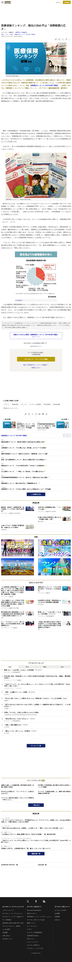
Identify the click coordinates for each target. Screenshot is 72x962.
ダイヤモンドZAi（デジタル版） (36, 920)
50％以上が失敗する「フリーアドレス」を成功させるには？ (17, 792)
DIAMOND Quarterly (33, 935)
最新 (10, 667)
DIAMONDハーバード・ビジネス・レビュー (39, 916)
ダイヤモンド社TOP (60, 910)
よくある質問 (6, 929)
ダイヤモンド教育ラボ (33, 945)
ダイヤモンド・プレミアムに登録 (36, 359)
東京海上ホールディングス (11, 408)
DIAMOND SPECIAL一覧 (9, 865)
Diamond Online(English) (34, 910)
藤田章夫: (21, 32)
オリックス (24, 404)
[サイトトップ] (8, 2)
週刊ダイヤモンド (32, 913)
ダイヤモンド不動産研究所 (34, 932)
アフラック (6, 404)
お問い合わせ (6, 935)
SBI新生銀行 (15, 404)
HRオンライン (31, 939)
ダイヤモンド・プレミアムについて (12, 913)
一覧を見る (36, 805)
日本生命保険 (47, 404)
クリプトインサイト (32, 942)
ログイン (58, 2)
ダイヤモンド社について (62, 906)
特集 (2, 34)
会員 (62, 667)
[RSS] (44, 901)
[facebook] (36, 901)
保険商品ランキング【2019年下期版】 (25, 34)
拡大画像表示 (18, 300)
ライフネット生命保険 (35, 404)
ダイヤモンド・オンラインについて (13, 906)
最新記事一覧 (36, 854)
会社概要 (57, 913)
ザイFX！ (29, 929)
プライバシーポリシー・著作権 (11, 926)
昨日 (27, 667)
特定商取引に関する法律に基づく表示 (13, 923)
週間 (44, 667)
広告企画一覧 (42, 865)
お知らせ (57, 920)
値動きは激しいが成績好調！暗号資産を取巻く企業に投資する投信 (17, 786)
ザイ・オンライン (32, 926)
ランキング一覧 (36, 746)
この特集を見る (36, 494)
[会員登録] (67, 2)
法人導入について (7, 939)
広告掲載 (4, 932)
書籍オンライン (31, 923)
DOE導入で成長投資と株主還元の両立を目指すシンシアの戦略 (54, 786)
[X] (27, 901)
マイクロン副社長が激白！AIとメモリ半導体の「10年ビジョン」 (17, 799)
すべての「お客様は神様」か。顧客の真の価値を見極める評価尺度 (54, 792)
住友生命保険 (56, 404)
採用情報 (57, 916)
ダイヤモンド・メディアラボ (35, 948)
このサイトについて (8, 910)
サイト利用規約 (6, 920)
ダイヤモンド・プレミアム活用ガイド (13, 916)
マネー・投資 (9, 34)
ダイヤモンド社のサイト (34, 906)
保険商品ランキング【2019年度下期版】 (45, 85)
